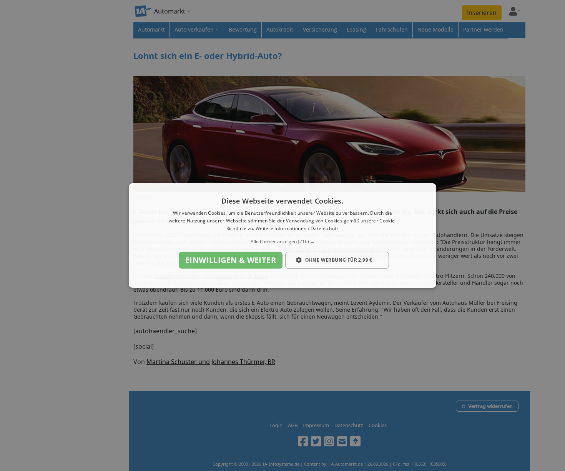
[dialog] (282, 235)
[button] (282, 241)
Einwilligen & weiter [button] (230, 260)
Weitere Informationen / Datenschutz (297, 228)
